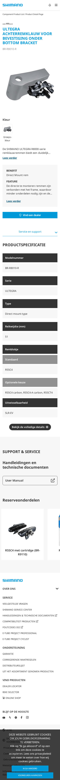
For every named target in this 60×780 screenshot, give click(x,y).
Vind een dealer (32, 215)
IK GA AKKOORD (30, 768)
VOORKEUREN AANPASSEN (30, 775)
